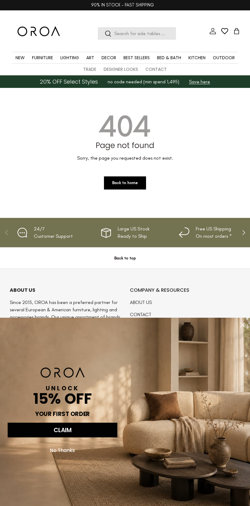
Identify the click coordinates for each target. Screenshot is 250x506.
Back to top (125, 258)
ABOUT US (141, 302)
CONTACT (156, 69)
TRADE (89, 69)
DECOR (109, 58)
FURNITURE (42, 58)
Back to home (125, 182)
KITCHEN (196, 58)
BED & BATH (169, 58)
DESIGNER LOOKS (121, 69)
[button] (236, 31)
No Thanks (62, 450)
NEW (20, 58)
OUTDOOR (224, 58)
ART (90, 58)
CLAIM (63, 430)
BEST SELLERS (136, 58)
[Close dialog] (243, 325)
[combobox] (137, 33)
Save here (199, 82)
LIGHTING (69, 58)
